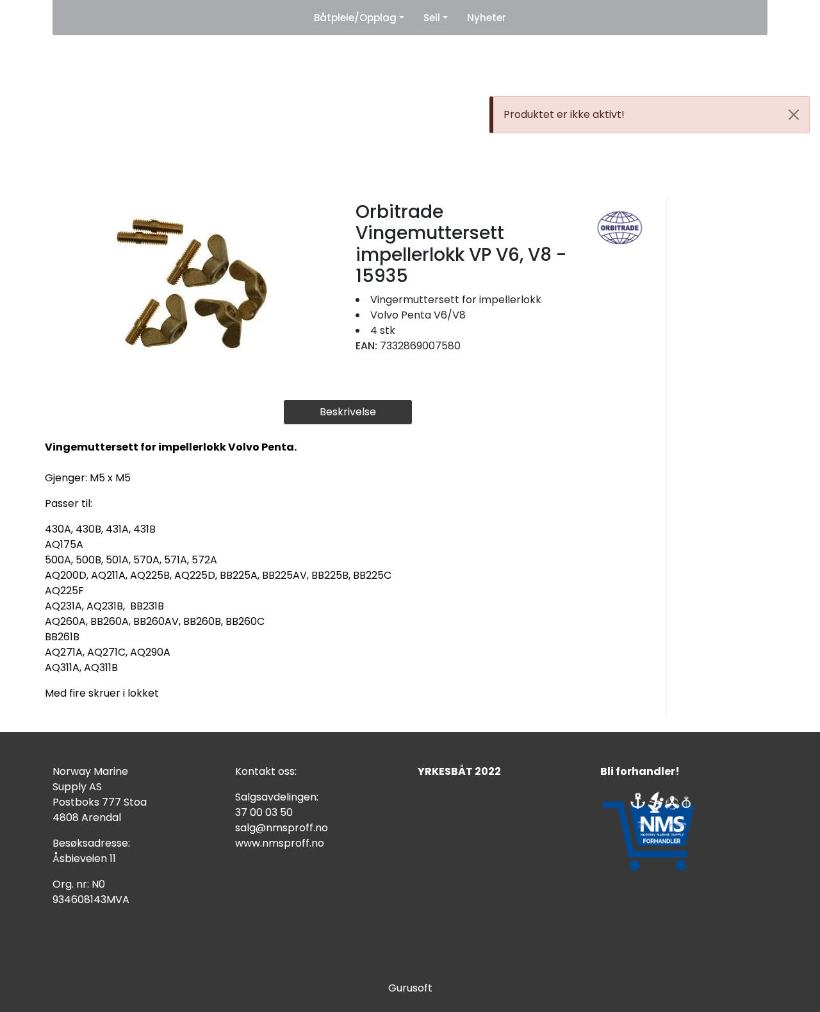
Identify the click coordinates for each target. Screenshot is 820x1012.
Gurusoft (410, 988)
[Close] (793, 115)
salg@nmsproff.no (281, 827)
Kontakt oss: (266, 771)
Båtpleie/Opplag (355, 17)
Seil (431, 17)
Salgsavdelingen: (276, 797)
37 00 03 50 (264, 812)
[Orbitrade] (620, 227)
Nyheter (486, 17)
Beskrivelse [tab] (348, 411)
